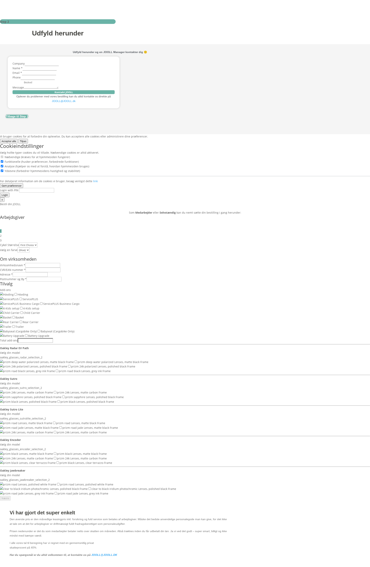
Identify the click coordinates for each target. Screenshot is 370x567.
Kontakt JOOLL (64, 92)
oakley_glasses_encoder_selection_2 (23, 449)
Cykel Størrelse (9, 245)
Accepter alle (9, 141)
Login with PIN (9, 190)
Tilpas (23, 141)
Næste (5, 498)
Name (18, 68)
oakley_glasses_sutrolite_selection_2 (23, 418)
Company (19, 63)
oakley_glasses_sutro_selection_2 (21, 388)
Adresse (6, 274)
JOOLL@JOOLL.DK (104, 554)
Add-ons (5, 290)
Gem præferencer (12, 185)
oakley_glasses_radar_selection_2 (21, 357)
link (95, 181)
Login (5, 195)
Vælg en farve (9, 250)
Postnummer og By (13, 279)
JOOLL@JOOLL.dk (64, 101)
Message (18, 87)
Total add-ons (9, 340)
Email (17, 73)
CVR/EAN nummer (13, 270)
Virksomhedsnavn (12, 265)
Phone (17, 77)
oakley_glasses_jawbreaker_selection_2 (25, 480)
